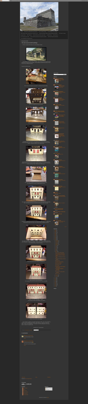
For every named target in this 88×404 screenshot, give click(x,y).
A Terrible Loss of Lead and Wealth (60, 195)
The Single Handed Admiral (59, 179)
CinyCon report (57, 270)
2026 (55, 230)
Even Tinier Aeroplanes (61, 105)
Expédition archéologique (62, 167)
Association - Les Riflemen (59, 166)
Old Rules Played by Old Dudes (53, 36)
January (56, 276)
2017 (55, 277)
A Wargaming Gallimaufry (58, 146)
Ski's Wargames (57, 153)
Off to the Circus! (57, 273)
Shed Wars (56, 192)
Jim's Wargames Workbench (59, 91)
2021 (55, 236)
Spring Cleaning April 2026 (62, 173)
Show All (65, 226)
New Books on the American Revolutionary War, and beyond (62, 99)
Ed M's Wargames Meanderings (59, 133)
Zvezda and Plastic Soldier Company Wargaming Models (48, 33)
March (56, 251)
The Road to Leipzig (62, 33)
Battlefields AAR (57, 260)
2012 (55, 283)
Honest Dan (25, 390)
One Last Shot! (57, 265)
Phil (24, 335)
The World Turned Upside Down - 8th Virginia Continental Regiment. (62, 116)
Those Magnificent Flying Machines (26, 38)
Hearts (24, 389)
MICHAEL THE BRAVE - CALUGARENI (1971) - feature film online (62, 86)
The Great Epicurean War (25, 36)
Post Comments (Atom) (28, 378)
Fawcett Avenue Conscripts (59, 78)
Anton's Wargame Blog (37, 5)
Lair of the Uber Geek (58, 220)
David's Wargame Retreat (58, 186)
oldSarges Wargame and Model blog (60, 211)
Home (22, 31)
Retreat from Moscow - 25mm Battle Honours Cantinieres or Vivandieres (62, 122)
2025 (55, 231)
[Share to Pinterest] (38, 330)
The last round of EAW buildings (59, 252)
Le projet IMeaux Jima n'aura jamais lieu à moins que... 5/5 (62, 142)
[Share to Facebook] (37, 330)
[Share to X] (36, 330)
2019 (55, 238)
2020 (55, 237)
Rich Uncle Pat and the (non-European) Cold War (38, 36)
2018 (55, 239)
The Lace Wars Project (42, 31)
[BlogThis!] (35, 330)
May (56, 249)
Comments (47, 389)
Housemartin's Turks (58, 264)
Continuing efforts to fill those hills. (60, 253)
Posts (47, 388)
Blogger (48, 397)
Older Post (48, 377)
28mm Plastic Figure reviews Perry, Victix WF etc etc (29, 33)
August (56, 245)
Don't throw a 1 (57, 120)
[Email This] (34, 330)
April (56, 250)
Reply (25, 345)
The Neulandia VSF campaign (52, 31)
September (57, 244)
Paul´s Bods (56, 127)
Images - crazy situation (58, 193)
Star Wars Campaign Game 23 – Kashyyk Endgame (61, 80)
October (56, 243)
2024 (55, 232)
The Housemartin (25, 394)
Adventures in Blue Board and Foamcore (30, 31)
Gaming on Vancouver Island (59, 208)
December (56, 240)
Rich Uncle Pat (25, 393)
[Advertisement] (36, 368)
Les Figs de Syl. (57, 140)
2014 (55, 281)
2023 (55, 233)
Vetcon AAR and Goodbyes (62, 196)
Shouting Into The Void (58, 104)
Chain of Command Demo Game (59, 209)
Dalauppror (56, 202)
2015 (55, 280)
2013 (55, 282)
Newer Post (23, 377)
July (56, 246)
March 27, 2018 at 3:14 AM (29, 335)
